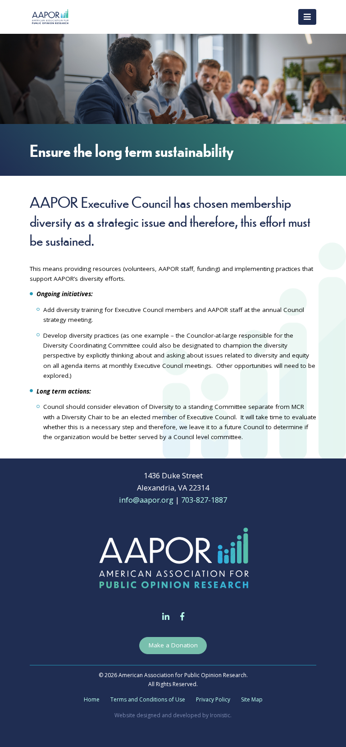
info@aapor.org (146, 500)
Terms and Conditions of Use (147, 699)
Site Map (252, 699)
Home (92, 699)
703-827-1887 (204, 500)
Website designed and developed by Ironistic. (173, 715)
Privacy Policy (213, 699)
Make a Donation (173, 645)
